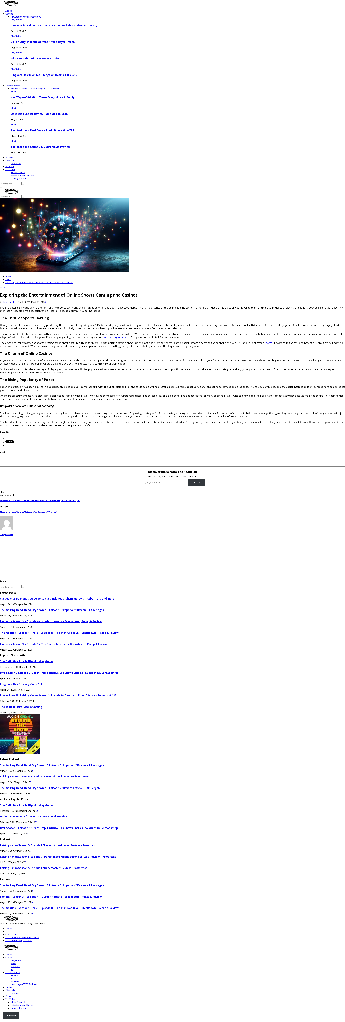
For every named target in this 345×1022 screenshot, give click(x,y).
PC (12, 969)
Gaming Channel (19, 178)
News (3, 287)
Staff (7, 931)
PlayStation (16, 19)
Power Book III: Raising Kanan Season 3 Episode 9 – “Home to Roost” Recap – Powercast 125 (58, 695)
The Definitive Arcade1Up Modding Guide (26, 661)
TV (12, 978)
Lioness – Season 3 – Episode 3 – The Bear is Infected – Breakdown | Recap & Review (53, 644)
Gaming (9, 13)
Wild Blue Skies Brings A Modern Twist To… (38, 58)
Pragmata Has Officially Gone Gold (22, 684)
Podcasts (9, 166)
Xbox (13, 963)
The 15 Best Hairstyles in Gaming (21, 707)
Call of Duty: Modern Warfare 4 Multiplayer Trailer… (43, 42)
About (8, 10)
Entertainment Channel (22, 175)
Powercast (16, 981)
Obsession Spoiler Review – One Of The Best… (40, 113)
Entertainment (12, 85)
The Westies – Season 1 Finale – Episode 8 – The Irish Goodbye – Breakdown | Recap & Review (59, 632)
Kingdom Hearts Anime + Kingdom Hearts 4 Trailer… (44, 75)
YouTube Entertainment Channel (22, 937)
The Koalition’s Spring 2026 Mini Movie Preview (40, 146)
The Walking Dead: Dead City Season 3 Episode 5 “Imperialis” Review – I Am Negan (52, 610)
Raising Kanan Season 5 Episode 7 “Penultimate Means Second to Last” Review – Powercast (58, 856)
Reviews (9, 157)
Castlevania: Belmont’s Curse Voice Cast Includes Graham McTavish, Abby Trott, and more (57, 598)
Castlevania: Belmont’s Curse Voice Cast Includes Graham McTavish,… (55, 25)
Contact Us (10, 934)
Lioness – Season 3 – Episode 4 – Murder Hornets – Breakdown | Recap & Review (51, 621)
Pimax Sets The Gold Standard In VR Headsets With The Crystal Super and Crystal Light (40, 500)
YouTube (10, 169)
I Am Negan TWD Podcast (24, 984)
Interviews (16, 163)
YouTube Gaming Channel (18, 940)
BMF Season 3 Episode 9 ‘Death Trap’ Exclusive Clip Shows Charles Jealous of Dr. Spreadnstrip (59, 672)
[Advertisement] (81, 557)
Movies (14, 91)
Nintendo (15, 966)
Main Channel (18, 172)
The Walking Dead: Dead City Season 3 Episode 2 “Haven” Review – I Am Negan (50, 788)
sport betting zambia (113, 337)
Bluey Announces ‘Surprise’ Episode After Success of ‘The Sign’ (28, 512)
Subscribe (197, 482)
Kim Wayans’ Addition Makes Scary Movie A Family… (43, 97)
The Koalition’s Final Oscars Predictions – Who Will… (43, 130)
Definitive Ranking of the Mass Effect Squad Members (34, 816)
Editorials (10, 160)
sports (268, 342)
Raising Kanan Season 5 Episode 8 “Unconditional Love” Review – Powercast (48, 776)
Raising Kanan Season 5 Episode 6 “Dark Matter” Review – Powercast (43, 868)
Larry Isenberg (10, 302)
